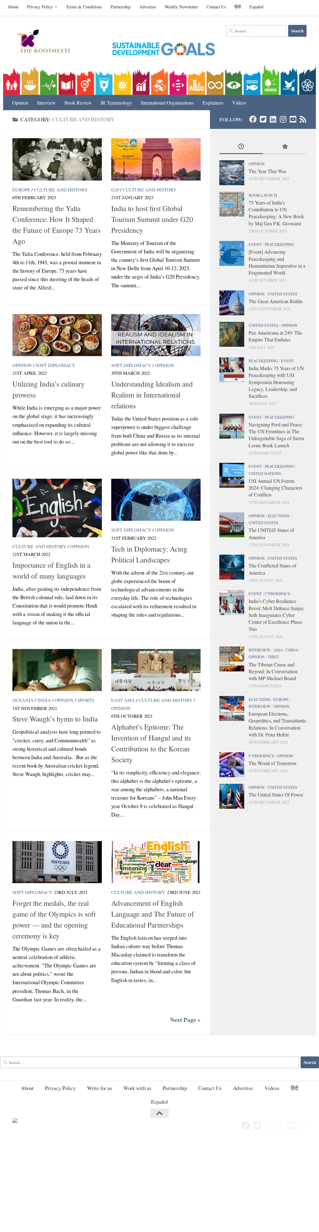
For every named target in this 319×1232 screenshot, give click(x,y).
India (44, 700)
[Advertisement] (159, 1186)
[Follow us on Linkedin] (273, 119)
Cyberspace (277, 593)
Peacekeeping (279, 244)
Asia (278, 650)
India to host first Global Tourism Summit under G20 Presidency (152, 219)
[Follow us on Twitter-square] (263, 119)
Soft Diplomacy (55, 365)
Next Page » (185, 1019)
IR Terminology (116, 102)
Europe (21, 189)
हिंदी (238, 7)
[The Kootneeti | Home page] (47, 42)
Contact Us (216, 7)
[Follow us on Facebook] (253, 119)
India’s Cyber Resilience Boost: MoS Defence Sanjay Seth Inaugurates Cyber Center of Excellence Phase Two (276, 615)
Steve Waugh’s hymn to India (55, 719)
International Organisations (167, 102)
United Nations (265, 473)
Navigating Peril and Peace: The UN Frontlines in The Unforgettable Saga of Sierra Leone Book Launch (276, 435)
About (12, 7)
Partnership (121, 7)
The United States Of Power (276, 794)
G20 (115, 189)
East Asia (123, 700)
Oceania (23, 700)
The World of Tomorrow (273, 763)
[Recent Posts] (241, 147)
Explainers (212, 102)
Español (257, 7)
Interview (46, 102)
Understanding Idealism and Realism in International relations (152, 395)
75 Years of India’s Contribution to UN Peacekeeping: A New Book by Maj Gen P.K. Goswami (276, 213)
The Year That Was (267, 171)
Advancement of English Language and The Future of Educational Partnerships (152, 914)
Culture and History (61, 189)
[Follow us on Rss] (303, 119)
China (292, 650)
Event (255, 244)
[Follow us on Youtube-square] (293, 119)
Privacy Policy (40, 7)
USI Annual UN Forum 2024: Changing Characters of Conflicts (275, 487)
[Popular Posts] (285, 147)
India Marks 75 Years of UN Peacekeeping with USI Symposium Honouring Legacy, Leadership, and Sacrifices (276, 382)
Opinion (20, 102)
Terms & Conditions (84, 7)
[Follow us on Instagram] (283, 119)
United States (282, 294)
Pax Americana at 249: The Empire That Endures (275, 336)
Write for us (99, 1088)
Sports (86, 700)
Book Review (78, 102)
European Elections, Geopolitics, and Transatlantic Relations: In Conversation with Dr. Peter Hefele (278, 724)
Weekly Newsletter (181, 7)
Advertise (147, 7)
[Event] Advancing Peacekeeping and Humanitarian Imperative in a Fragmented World (277, 262)
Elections (278, 516)
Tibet (273, 657)
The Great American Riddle (276, 301)
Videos (239, 102)
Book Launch (263, 195)
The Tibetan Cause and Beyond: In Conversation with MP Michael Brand (273, 671)
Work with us (137, 1088)
